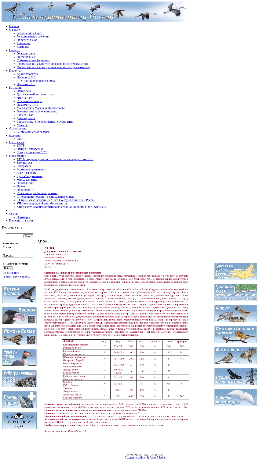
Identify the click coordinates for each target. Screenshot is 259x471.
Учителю (22, 125)
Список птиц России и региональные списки (46, 196)
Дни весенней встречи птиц (35, 94)
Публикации (25, 189)
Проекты (15, 70)
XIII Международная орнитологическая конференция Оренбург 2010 (61, 206)
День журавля (26, 118)
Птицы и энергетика (30, 149)
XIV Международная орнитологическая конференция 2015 (55, 159)
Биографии (24, 166)
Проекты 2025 (26, 77)
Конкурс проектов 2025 (39, 80)
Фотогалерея (17, 128)
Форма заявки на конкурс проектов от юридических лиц (53, 67)
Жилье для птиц (27, 179)
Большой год (25, 114)
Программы (16, 142)
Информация (17, 155)
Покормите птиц (27, 104)
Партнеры (23, 217)
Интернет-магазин (21, 220)
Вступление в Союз (29, 33)
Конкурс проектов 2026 (32, 152)
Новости (14, 50)
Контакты (23, 46)
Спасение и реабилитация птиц (37, 193)
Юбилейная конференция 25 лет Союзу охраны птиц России (56, 200)
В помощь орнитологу (31, 169)
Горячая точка (26, 53)
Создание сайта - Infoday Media (145, 457)
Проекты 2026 (26, 84)
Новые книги (25, 183)
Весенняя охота (27, 172)
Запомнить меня (17, 263)
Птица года (24, 91)
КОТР (21, 145)
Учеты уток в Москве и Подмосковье (41, 108)
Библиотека (24, 162)
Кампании (16, 87)
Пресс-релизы (26, 56)
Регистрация (11, 272)
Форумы (14, 135)
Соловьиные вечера (29, 101)
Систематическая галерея (33, 131)
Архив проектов (27, 74)
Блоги (20, 138)
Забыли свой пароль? (16, 276)
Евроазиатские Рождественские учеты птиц (45, 121)
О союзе (14, 29)
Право (21, 186)
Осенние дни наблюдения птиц (37, 111)
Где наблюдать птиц (30, 176)
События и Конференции (33, 60)
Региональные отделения (33, 36)
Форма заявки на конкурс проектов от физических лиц (52, 63)
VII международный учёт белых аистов (42, 203)
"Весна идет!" (26, 97)
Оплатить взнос (27, 39)
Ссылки (14, 213)
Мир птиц (23, 43)
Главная (14, 26)
